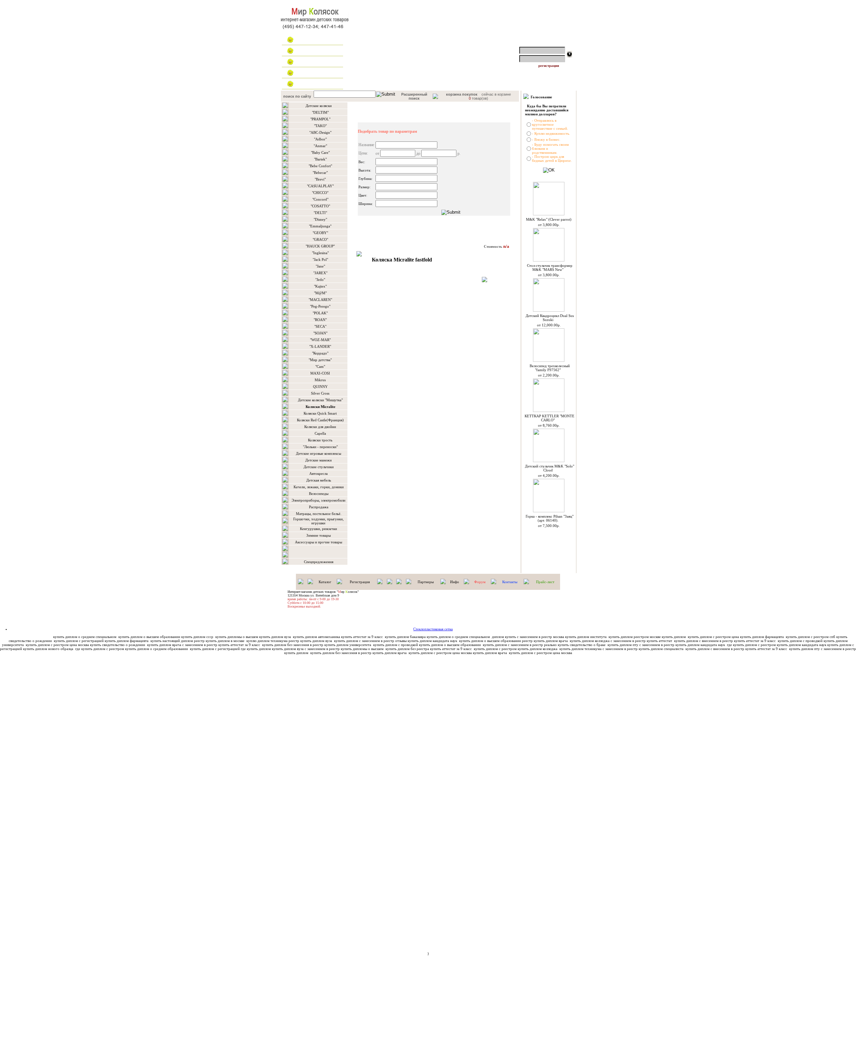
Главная (306, 39)
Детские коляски (319, 106)
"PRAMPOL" (320, 119)
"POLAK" (320, 313)
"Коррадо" (320, 353)
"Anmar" (320, 146)
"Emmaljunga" (320, 226)
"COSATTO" (320, 206)
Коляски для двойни (320, 427)
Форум (480, 582)
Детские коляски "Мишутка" (320, 400)
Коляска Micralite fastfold (402, 259)
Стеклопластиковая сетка (433, 629)
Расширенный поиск (414, 96)
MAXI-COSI (320, 373)
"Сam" (320, 366)
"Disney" (320, 219)
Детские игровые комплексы (318, 453)
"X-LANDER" (320, 346)
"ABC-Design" (320, 132)
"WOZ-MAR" (320, 340)
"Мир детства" (320, 360)
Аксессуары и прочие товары (318, 542)
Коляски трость (320, 440)
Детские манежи (318, 460)
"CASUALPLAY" (320, 186)
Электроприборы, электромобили (318, 500)
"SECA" (320, 326)
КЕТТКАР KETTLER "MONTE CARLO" (549, 418)
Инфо (454, 582)
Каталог (306, 50)
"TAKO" (320, 126)
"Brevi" (320, 179)
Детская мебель (318, 480)
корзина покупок (461, 94)
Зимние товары (318, 535)
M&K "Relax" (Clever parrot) (548, 219)
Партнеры (426, 582)
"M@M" (320, 293)
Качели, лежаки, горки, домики (319, 487)
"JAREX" (320, 273)
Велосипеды (318, 494)
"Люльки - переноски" (320, 447)
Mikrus (320, 380)
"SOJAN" (320, 333)
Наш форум (309, 73)
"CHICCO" (320, 193)
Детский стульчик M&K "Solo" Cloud (549, 468)
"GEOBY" (320, 233)
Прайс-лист (545, 582)
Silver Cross (320, 393)
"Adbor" (320, 139)
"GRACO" (320, 239)
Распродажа (318, 507)
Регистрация (360, 582)
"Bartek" (320, 159)
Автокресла (318, 473)
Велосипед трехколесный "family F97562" (550, 368)
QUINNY (320, 387)
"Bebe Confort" (320, 166)
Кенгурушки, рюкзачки (318, 529)
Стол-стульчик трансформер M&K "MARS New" (549, 267)
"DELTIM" (320, 112)
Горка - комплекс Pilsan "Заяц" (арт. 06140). (549, 518)
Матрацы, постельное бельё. (318, 514)
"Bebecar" (320, 173)
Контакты (308, 84)
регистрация (548, 66)
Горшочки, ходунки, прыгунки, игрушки (318, 521)
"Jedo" (320, 280)
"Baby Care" (320, 152)
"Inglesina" (320, 253)
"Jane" (320, 266)
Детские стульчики (319, 467)
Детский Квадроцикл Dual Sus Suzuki (550, 318)
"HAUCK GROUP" (320, 246)
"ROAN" (320, 320)
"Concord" (320, 199)
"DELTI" (320, 213)
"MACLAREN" (320, 300)
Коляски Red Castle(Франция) (320, 420)
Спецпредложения (318, 562)
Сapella (320, 433)
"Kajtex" (320, 286)
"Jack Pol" (320, 259)
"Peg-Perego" (320, 306)
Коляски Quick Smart (320, 413)
